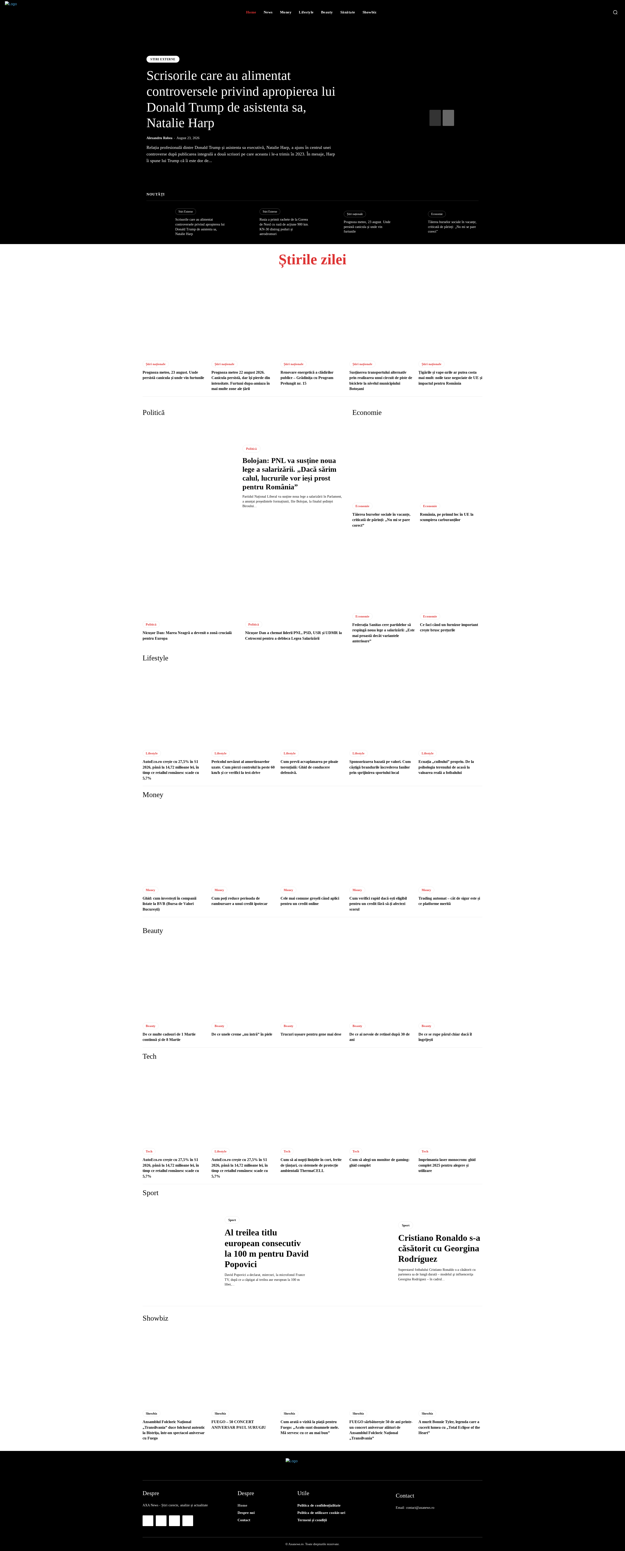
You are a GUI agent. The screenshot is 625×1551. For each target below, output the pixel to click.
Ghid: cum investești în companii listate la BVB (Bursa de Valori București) (169, 903)
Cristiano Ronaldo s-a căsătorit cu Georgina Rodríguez (439, 1248)
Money (150, 890)
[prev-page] (435, 118)
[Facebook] (148, 1520)
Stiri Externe (163, 59)
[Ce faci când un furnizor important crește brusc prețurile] (451, 570)
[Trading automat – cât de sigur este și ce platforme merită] (450, 843)
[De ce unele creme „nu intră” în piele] (243, 979)
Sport (232, 1220)
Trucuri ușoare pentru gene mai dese (311, 1034)
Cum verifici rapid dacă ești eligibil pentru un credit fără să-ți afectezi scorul (378, 903)
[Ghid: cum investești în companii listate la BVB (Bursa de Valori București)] (175, 843)
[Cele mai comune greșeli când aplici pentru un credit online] (312, 843)
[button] (615, 12)
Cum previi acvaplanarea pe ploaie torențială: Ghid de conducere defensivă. (309, 767)
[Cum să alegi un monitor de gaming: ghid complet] (381, 1105)
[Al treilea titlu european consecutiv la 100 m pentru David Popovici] (180, 1251)
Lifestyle (152, 753)
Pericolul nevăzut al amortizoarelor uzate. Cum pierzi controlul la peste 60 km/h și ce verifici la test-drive (243, 767)
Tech (149, 1151)
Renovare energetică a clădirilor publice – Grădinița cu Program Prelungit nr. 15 (307, 377)
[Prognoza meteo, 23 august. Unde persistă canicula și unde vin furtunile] (327, 222)
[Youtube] (187, 1520)
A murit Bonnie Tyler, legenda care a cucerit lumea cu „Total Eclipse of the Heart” (449, 1427)
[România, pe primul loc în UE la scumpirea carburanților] (451, 460)
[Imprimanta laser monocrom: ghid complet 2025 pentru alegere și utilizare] (450, 1105)
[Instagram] (161, 1520)
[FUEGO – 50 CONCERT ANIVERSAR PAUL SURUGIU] (243, 1366)
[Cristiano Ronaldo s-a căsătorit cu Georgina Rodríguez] (353, 1251)
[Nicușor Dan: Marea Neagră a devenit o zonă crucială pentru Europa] (191, 577)
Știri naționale (355, 214)
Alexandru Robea (159, 138)
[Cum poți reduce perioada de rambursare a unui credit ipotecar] (243, 843)
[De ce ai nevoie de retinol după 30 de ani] (381, 979)
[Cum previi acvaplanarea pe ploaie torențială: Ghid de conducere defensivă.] (312, 706)
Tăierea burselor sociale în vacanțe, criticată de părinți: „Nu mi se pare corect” (452, 226)
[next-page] (448, 118)
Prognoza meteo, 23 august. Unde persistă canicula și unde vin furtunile (367, 226)
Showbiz (151, 1413)
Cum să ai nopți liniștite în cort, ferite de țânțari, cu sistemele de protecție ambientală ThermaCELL (311, 1165)
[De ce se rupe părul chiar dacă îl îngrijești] (450, 979)
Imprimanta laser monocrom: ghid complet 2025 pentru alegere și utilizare (447, 1165)
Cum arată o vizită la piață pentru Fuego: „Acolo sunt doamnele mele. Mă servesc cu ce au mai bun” (310, 1427)
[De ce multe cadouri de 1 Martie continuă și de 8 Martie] (175, 979)
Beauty (151, 1026)
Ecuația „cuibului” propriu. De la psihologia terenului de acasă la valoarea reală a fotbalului (446, 767)
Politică (251, 449)
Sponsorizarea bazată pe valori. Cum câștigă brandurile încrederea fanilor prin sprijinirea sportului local (380, 767)
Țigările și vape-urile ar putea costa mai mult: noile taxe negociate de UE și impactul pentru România (450, 377)
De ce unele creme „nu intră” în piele (241, 1034)
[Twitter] (174, 1520)
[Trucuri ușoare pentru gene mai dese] (312, 979)
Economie (437, 214)
